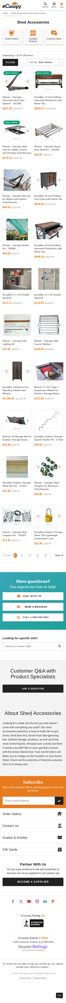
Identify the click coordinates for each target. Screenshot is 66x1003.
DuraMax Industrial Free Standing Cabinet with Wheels (16, 390)
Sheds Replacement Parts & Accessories (28, 13)
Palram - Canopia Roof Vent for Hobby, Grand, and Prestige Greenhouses (17, 149)
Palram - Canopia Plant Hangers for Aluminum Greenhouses (46, 485)
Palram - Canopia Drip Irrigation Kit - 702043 (14, 534)
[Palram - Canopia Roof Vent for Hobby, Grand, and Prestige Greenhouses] (17, 130)
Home (5, 13)
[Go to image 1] (16, 89)
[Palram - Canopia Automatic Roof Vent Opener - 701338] (17, 81)
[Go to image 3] (51, 89)
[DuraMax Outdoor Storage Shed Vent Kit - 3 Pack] (17, 467)
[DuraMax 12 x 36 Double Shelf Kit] (48, 279)
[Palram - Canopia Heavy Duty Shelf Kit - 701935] (48, 130)
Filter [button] (10, 62)
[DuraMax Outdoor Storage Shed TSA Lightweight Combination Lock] (48, 516)
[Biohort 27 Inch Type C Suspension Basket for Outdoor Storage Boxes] (48, 371)
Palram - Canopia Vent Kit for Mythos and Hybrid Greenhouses (16, 199)
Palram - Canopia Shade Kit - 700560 (16, 247)
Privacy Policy (40, 978)
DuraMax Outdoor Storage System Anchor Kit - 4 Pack (48, 438)
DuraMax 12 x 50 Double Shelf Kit (16, 296)
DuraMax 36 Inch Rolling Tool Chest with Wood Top (48, 197)
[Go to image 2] (18, 89)
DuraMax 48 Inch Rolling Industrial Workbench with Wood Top (48, 248)
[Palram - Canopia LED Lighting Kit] (17, 325)
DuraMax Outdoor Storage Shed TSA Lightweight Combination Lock (48, 535)
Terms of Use (25, 978)
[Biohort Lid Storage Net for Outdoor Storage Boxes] (17, 420)
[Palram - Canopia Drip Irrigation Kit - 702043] (17, 516)
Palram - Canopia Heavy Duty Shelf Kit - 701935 (47, 148)
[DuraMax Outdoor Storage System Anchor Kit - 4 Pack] (48, 420)
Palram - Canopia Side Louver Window (46, 342)
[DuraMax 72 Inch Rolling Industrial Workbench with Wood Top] (48, 81)
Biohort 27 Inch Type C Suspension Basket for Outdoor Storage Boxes (46, 390)
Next (58, 555)
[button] (33, 607)
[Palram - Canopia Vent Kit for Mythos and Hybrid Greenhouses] (17, 180)
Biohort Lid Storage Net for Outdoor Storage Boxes (17, 438)
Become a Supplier (33, 881)
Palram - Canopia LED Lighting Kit (15, 342)
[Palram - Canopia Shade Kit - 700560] (17, 229)
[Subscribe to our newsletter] (59, 801)
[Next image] (27, 81)
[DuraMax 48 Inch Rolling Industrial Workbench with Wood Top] (48, 229)
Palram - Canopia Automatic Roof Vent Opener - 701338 (13, 100)
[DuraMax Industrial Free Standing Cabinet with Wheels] (17, 371)
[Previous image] (6, 81)
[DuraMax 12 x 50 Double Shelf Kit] (17, 279)
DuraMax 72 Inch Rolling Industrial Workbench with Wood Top (48, 100)
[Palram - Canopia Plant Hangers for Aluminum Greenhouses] (48, 467)
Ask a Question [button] (33, 688)
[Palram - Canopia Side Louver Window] (48, 325)
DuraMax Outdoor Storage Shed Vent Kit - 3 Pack (17, 484)
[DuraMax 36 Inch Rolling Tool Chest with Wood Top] (48, 180)
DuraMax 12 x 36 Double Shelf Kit (47, 296)
